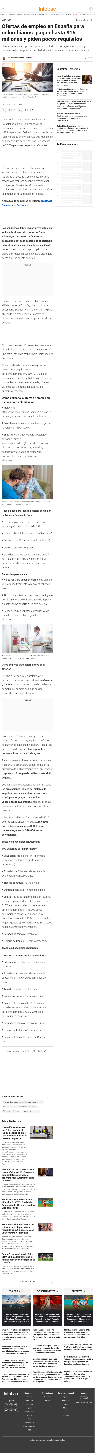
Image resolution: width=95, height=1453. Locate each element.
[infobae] (47, 9)
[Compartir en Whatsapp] (4, 110)
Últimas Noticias (29, 1426)
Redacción (47, 1397)
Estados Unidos (29, 1411)
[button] (3, 9)
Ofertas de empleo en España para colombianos (23, 1102)
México (29, 1415)
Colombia (6, 20)
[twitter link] (11, 1405)
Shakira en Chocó (29, 14)
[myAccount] (91, 9)
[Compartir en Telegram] (25, 110)
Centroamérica (29, 1422)
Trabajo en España (11, 1111)
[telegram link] (11, 1410)
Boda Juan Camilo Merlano (46, 14)
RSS (29, 1430)
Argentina (29, 1400)
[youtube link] (6, 1410)
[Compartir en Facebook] (9, 110)
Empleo (47, 1400)
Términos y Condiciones (84, 1398)
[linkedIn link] (16, 1410)
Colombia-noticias (31, 1111)
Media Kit (65, 1415)
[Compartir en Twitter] (15, 110)
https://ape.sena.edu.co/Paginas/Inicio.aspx (26, 412)
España (29, 1408)
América (29, 1397)
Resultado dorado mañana (11, 14)
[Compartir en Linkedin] (20, 110)
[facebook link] (6, 1405)
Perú (29, 1419)
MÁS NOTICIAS (27, 1281)
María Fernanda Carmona (21, 58)
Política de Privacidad (84, 1402)
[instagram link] (16, 1405)
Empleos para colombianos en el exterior (19, 1107)
